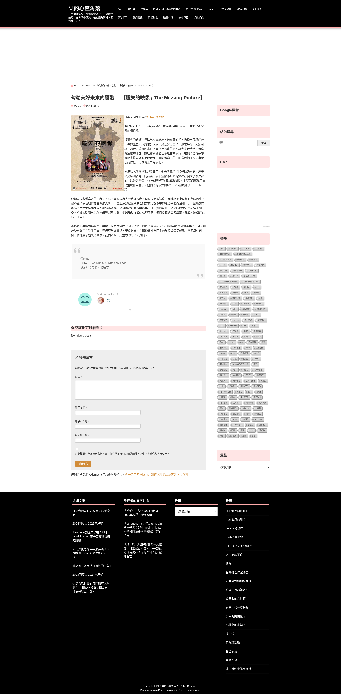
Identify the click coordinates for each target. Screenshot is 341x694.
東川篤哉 (244, 397)
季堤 (252, 430)
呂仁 (222, 326)
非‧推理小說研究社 (238, 668)
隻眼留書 (231, 660)
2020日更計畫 (225, 260)
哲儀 (253, 436)
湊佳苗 (245, 315)
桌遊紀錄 (199, 17)
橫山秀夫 (223, 375)
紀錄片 (256, 315)
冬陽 (228, 563)
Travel (231, 342)
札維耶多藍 (258, 370)
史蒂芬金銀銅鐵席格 (238, 581)
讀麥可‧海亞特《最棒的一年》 (92, 565)
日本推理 (252, 342)
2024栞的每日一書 (240, 364)
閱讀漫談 (242, 9)
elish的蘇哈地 (234, 537)
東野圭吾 (234, 276)
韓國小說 (223, 364)
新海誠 (258, 414)
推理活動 (260, 265)
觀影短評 (258, 304)
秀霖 (222, 342)
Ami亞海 (236, 375)
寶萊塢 (262, 430)
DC (241, 342)
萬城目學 (223, 381)
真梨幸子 (246, 408)
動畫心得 (168, 17)
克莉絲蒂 (223, 320)
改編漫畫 (246, 309)
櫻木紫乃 (257, 386)
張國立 (247, 337)
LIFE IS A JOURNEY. (239, 546)
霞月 (235, 370)
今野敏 (232, 386)
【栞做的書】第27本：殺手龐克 (91, 512)
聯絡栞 (144, 9)
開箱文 (222, 397)
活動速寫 (257, 9)
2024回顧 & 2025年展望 (87, 523)
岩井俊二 (236, 403)
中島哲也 (223, 414)
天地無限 (248, 320)
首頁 (119, 9)
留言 (78, 377)
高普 (255, 364)
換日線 (230, 633)
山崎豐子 (260, 375)
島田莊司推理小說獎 (251, 282)
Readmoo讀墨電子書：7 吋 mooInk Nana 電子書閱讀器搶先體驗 (91, 536)
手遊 (235, 359)
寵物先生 (223, 304)
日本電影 (253, 260)
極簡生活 (223, 425)
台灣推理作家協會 (243, 254)
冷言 (246, 331)
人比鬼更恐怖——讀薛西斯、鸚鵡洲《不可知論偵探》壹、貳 (90, 553)
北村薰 (256, 353)
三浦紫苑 (223, 359)
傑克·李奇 (258, 419)
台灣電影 (246, 304)
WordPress (158, 690)
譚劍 (233, 430)
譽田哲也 (257, 397)
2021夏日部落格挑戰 (228, 282)
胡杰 (233, 353)
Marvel (256, 359)
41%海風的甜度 (236, 519)
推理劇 (256, 293)
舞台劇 (222, 298)
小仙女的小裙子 (236, 624)
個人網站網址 (82, 435)
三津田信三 (237, 425)
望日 (244, 436)
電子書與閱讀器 (194, 9)
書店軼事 (226, 9)
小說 (222, 249)
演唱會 (234, 315)
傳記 (222, 408)
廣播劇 (245, 419)
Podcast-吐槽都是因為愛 (167, 9)
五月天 (212, 9)
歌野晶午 (244, 386)
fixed (248, 348)
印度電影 (223, 419)
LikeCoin (223, 309)
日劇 (246, 293)
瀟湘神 (222, 430)
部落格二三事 (249, 276)
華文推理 (246, 249)
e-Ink (257, 287)
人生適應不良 (234, 554)
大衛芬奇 (236, 381)
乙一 (244, 326)
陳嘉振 (263, 381)
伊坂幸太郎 (252, 271)
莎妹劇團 (244, 353)
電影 (248, 414)
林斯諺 (235, 337)
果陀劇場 (249, 403)
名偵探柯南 (235, 298)
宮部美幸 (223, 293)
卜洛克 (258, 337)
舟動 (242, 430)
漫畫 (263, 342)
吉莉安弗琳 (250, 381)
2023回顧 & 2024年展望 (87, 574)
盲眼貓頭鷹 (233, 642)
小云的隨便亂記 (236, 616)
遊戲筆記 (183, 17)
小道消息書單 (260, 309)
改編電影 (240, 260)
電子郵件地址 (83, 421)
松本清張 (223, 348)
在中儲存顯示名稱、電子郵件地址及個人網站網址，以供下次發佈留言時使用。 (122, 453)
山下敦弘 (223, 403)
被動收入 (262, 425)
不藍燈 (235, 331)
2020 (235, 419)
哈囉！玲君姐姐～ (237, 589)
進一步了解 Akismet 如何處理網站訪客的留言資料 (156, 474)
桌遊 (259, 392)
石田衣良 (262, 403)
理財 (249, 392)
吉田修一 (233, 326)
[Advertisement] (170, 55)
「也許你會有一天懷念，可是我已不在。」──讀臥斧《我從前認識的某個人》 (143, 548)
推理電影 (223, 287)
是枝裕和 (259, 348)
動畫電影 (249, 298)
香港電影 (257, 331)
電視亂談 (153, 17)
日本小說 (258, 249)
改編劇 (235, 287)
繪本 (233, 397)
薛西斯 (222, 315)
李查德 (250, 425)
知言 (222, 436)
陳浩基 (235, 293)
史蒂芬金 (261, 320)
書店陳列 (223, 271)
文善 (260, 298)
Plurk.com (266, 226)
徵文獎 (245, 359)
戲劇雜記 (138, 17)
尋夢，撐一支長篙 (237, 607)
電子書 (222, 276)
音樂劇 (258, 408)
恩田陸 (247, 287)
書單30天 (247, 265)
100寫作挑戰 (225, 254)
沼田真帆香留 (225, 392)
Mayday (234, 265)
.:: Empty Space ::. (237, 510)
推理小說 (233, 249)
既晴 (222, 386)
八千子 (248, 375)
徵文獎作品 (237, 271)
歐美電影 (233, 408)
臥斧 (235, 304)
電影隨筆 (122, 17)
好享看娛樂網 (155, 117)
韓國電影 (223, 370)
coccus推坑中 (234, 528)
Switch (222, 353)
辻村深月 (223, 331)
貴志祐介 (236, 414)
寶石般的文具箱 (236, 598)
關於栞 (131, 9)
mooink (236, 320)
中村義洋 (236, 348)
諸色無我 (231, 651)
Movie (77, 106)
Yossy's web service (189, 690)
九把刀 (239, 392)
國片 (235, 309)
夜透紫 (245, 370)
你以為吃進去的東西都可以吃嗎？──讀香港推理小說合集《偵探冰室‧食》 (90, 587)
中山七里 (223, 337)
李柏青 (254, 326)
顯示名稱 (81, 407)
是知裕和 (233, 436)
